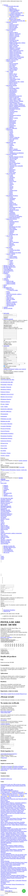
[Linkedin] (6, 767)
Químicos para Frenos (14, 54)
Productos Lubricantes (14, 36)
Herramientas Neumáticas (12, 195)
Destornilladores (13, 92)
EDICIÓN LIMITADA (11, 128)
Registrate (9, 637)
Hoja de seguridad (15, 693)
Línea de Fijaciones (10, 173)
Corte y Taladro (9, 71)
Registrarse (9, 711)
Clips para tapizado (13, 158)
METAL (11, 264)
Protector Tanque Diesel (14, 163)
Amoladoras (12, 199)
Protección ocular (13, 26)
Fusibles (11, 225)
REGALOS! (6, 272)
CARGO (11, 263)
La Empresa (6, 279)
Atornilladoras (12, 198)
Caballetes (11, 136)
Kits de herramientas (13, 107)
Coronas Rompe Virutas (14, 79)
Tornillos (11, 176)
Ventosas (11, 251)
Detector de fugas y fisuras (15, 58)
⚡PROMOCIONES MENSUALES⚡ (10, 795)
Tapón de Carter (13, 159)
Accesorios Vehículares (11, 154)
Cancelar (3, 741)
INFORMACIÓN (7, 287)
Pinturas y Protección (14, 45)
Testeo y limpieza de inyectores (16, 50)
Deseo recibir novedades (10, 366)
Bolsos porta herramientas (15, 150)
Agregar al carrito (4, 467)
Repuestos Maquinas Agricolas (16, 156)
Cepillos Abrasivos (13, 68)
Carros (10, 146)
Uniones (11, 241)
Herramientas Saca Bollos (15, 252)
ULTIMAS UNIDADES (15, 14)
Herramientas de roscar (14, 102)
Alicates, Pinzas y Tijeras (15, 99)
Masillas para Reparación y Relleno (17, 42)
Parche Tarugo (12, 172)
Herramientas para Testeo (15, 226)
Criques (11, 133)
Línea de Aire (9, 235)
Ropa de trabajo (12, 28)
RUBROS (5, 273)
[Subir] (1, 560)
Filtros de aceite (12, 164)
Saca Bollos (9, 247)
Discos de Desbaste (13, 63)
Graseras (11, 114)
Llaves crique (12, 208)
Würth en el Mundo (10, 282)
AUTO (10, 261)
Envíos (7, 291)
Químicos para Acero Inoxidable (16, 57)
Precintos (11, 178)
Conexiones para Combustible (16, 165)
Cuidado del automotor (14, 49)
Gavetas (11, 151)
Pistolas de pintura (13, 204)
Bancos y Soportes (13, 149)
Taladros (11, 206)
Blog (4, 286)
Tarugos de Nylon (13, 257)
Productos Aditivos (13, 32)
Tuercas (11, 182)
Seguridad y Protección (11, 22)
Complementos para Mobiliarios (16, 153)
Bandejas (11, 134)
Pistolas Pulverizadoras (14, 217)
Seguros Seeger (12, 181)
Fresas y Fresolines (13, 76)
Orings (10, 185)
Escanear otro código (14, 467)
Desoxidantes (12, 39)
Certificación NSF (13, 44)
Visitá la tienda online (5, 712)
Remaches (11, 180)
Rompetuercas (12, 125)
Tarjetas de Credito (13, 290)
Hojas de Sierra (12, 84)
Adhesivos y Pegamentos (15, 33)
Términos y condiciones (11, 301)
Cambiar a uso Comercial (20, 369)
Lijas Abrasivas (12, 64)
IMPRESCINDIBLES (14, 10)
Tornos (10, 200)
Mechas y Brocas (13, 73)
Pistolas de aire (12, 203)
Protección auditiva (13, 27)
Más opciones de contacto (19, 784)
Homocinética (12, 169)
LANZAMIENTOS (13, 11)
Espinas (11, 191)
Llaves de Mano (13, 89)
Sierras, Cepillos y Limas (15, 98)
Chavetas (11, 186)
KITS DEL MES (7, 268)
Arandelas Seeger (13, 190)
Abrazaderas (12, 177)
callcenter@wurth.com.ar (6, 778)
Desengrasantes (12, 37)
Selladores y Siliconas (14, 35)
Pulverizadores (12, 123)
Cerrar (2, 734)
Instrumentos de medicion (15, 115)
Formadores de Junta (14, 40)
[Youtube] (17, 767)
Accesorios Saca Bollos (14, 250)
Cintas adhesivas (13, 41)
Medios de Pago (10, 289)
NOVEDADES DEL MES (12, 6)
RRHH (5, 285)
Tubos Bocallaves (13, 90)
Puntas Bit (11, 124)
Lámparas (11, 224)
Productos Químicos (11, 29)
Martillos (11, 211)
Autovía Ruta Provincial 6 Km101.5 (9, 753)
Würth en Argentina (10, 283)
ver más (2, 788)
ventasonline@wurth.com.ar (7, 784)
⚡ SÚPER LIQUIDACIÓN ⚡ (16, 12)
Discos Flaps (12, 66)
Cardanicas (11, 112)
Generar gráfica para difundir (7, 641)
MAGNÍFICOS (12, 8)
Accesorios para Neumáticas (15, 216)
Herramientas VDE (13, 234)
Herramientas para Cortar (15, 207)
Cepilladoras (12, 212)
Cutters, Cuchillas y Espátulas (16, 103)
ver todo (11, 7)
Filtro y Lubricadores (14, 242)
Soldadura (11, 127)
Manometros (12, 244)
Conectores (11, 230)
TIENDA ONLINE (7, 308)
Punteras (11, 233)
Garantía (8, 292)
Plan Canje (8, 296)
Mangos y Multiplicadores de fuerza (17, 106)
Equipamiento (9, 129)
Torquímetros (12, 93)
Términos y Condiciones (6, 785)
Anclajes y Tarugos (10, 254)
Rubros (8, 259)
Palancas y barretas (13, 118)
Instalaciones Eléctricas (11, 219)
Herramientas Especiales (14, 108)
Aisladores (11, 232)
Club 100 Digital (10, 305)
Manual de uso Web (10, 303)
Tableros (11, 147)
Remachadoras (12, 94)
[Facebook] (6, 766)
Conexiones (12, 222)
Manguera (11, 243)
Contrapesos (12, 160)
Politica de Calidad (10, 299)
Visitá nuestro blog (5, 768)
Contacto (5, 307)
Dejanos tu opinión (5, 653)
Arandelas (11, 184)
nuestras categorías (23, 460)
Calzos (10, 189)
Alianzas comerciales (11, 304)
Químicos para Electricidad (15, 53)
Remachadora (12, 213)
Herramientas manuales (11, 85)
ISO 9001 (8, 300)
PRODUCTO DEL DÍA (9, 265)
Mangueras (11, 171)
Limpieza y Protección (14, 137)
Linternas (11, 116)
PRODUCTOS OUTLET (12, 59)
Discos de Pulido (13, 70)
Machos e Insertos (13, 83)
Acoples (11, 238)
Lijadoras (11, 202)
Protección (11, 140)
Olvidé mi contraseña (8, 319)
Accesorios (11, 110)
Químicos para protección (15, 51)
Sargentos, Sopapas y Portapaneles (17, 105)
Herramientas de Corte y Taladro (16, 81)
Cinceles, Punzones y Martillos (16, 101)
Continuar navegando (8, 373)
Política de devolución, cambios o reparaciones (11, 533)
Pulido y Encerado (13, 46)
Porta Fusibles (12, 228)
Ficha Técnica (4, 693)
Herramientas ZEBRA (14, 88)
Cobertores (11, 167)
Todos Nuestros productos (18, 785)
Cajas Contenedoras (13, 138)
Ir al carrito (21, 467)
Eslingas (11, 168)
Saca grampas (12, 162)
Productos (5, 5)
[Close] (1, 575)
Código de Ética (10, 298)
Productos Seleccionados (14, 19)
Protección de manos (14, 24)
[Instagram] (18, 766)
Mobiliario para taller (11, 142)
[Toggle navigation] (1, 471)
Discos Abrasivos (13, 67)
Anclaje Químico (13, 256)
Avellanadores (12, 80)
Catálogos (5, 278)
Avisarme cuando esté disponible (8, 640)
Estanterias (11, 145)
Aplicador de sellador (14, 210)
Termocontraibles (13, 229)
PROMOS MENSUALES (9, 267)
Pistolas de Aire (12, 120)
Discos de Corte (12, 75)
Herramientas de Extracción (15, 96)
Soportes (11, 141)
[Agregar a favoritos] (16, 640)
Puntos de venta (9, 281)
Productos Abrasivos (11, 61)
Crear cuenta (6, 345)
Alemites (11, 187)
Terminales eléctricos (14, 221)
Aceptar (7, 741)
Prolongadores (12, 121)
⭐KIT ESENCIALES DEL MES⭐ (17, 20)
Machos (11, 119)
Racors (10, 239)
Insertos (11, 193)
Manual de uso (23, 693)
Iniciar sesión (4, 711)
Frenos (10, 246)
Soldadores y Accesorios (14, 48)
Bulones (11, 194)
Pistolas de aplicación (14, 97)
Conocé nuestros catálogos (15, 768)
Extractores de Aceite (14, 215)
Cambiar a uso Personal (8, 369)
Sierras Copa (12, 77)
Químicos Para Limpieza (14, 55)
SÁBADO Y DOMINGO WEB (16, 15)
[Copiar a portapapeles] (17, 640)
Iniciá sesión (6, 313)
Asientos (11, 132)
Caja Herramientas (13, 111)
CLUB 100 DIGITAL (8, 270)
